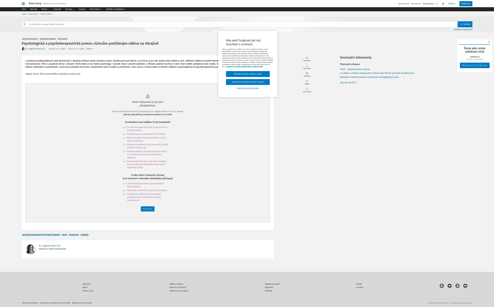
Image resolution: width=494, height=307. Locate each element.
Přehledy (268, 291)
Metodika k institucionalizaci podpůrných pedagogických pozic (369, 77)
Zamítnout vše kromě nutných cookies (248, 82)
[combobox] (247, 24)
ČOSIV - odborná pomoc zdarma (355, 69)
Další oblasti (33, 14)
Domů (24, 14)
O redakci (360, 287)
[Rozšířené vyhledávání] (24, 24)
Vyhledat (466, 24)
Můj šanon (87, 284)
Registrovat (147, 209)
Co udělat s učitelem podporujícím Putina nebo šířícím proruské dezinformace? (377, 73)
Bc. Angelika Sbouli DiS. (35, 49)
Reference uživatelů (178, 287)
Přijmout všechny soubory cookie (248, 74)
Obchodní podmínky (30, 303)
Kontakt (359, 284)
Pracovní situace (46, 14)
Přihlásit (451, 4)
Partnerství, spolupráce (179, 291)
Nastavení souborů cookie (82, 303)
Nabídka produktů (272, 284)
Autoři (85, 287)
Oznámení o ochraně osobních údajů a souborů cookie (244, 67)
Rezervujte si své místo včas (474, 65)
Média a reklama (176, 284)
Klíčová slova (88, 291)
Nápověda (429, 4)
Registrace (466, 4)
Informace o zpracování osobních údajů (55, 303)
